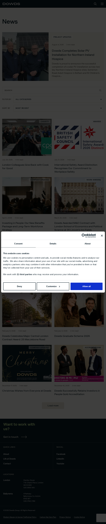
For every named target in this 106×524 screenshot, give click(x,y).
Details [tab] (53, 243)
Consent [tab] (18, 243)
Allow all (86, 286)
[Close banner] (102, 236)
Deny (19, 286)
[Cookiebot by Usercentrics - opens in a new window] (84, 236)
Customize (51, 286)
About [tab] (88, 243)
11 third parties (24, 274)
